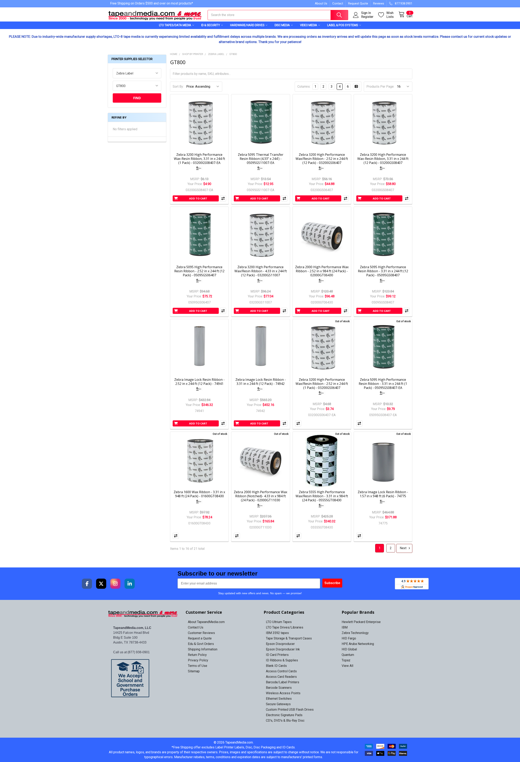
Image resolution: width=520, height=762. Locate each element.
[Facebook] (87, 584)
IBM (345, 627)
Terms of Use (197, 666)
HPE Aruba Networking (358, 644)
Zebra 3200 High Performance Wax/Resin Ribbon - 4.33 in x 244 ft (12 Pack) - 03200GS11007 (260, 271)
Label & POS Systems (342, 25)
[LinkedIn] (130, 584)
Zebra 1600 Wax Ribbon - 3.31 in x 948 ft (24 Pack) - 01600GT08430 (199, 494)
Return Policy (197, 655)
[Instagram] (115, 584)
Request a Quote (200, 638)
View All (347, 666)
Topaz (346, 660)
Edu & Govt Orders (201, 644)
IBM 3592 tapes (277, 633)
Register (367, 17)
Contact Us (195, 627)
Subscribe (332, 583)
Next (403, 548)
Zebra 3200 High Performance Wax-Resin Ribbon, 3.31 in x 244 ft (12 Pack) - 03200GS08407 (382, 158)
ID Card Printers (277, 655)
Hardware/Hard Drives (247, 25)
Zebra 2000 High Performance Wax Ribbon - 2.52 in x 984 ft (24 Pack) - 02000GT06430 (322, 271)
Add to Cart (198, 198)
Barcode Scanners (279, 688)
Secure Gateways (278, 704)
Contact (337, 3)
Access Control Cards (281, 671)
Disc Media (282, 25)
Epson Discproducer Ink (283, 649)
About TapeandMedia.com (206, 622)
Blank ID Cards (276, 666)
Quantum (348, 655)
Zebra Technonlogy (355, 633)
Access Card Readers (281, 677)
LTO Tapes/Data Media (175, 25)
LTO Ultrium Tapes (279, 622)
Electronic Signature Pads (284, 715)
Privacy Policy (198, 660)
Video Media (308, 25)
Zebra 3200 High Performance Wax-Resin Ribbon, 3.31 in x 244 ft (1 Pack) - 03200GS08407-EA (199, 158)
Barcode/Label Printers (282, 682)
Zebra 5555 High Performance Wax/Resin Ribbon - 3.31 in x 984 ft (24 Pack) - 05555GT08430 (322, 496)
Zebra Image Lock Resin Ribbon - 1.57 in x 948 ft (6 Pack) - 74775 (383, 494)
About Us (321, 3)
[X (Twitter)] (101, 584)
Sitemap (194, 671)
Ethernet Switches (279, 699)
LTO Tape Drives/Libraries (284, 627)
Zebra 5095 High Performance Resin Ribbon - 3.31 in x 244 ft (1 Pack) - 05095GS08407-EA (383, 383)
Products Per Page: (380, 86)
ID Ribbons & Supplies (282, 660)
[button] (143, 678)
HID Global (349, 649)
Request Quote (358, 3)
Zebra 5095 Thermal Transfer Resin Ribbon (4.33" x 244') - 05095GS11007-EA (260, 158)
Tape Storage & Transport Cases (289, 638)
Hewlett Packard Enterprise (361, 622)
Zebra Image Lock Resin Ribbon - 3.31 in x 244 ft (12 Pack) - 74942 (260, 381)
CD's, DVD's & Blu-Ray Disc (285, 720)
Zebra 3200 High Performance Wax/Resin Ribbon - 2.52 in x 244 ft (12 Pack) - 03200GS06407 (322, 158)
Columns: (303, 86)
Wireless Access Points (283, 693)
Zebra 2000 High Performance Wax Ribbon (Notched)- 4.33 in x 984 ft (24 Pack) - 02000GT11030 (260, 496)
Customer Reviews (201, 633)
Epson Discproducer (280, 644)
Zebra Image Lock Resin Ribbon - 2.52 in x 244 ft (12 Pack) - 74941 (199, 381)
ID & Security (210, 25)
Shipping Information (202, 649)
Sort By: (178, 86)
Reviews (378, 3)
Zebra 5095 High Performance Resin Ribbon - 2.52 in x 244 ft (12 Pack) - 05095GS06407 (199, 271)
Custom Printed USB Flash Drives (290, 709)
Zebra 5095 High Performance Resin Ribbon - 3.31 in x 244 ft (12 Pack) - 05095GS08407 (383, 271)
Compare (298, 423)
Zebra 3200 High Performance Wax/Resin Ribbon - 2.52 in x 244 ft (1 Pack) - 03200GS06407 (322, 383)
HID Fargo (349, 638)
